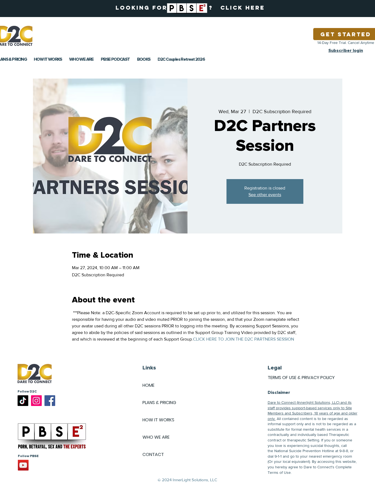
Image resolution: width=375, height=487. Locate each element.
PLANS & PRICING (159, 402)
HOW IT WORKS (158, 420)
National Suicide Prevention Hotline (304, 451)
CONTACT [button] (153, 454)
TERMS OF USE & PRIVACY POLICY (301, 377)
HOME (148, 385)
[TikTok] (23, 400)
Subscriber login (345, 50)
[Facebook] (49, 400)
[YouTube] (23, 465)
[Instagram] (36, 400)
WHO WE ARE (156, 437)
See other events (264, 194)
